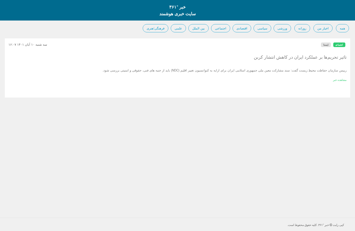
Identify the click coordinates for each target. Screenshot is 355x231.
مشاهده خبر (340, 80)
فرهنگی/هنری (155, 28)
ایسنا (325, 44)
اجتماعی (220, 28)
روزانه (302, 28)
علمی (178, 28)
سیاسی (262, 28)
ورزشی (282, 28)
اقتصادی (241, 28)
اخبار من (323, 28)
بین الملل (198, 28)
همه (342, 28)
